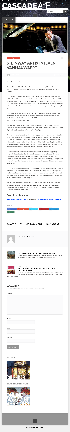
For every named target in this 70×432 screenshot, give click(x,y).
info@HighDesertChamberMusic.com (49, 199)
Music (17, 58)
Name (9, 319)
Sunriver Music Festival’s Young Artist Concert (35, 224)
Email (9, 328)
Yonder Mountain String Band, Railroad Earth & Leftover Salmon (37, 269)
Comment (10, 293)
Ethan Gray (15, 75)
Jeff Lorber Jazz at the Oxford (14, 224)
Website (9, 337)
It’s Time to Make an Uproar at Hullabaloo (54, 224)
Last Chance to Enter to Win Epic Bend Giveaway (37, 253)
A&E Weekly (11, 58)
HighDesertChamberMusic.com (16, 199)
